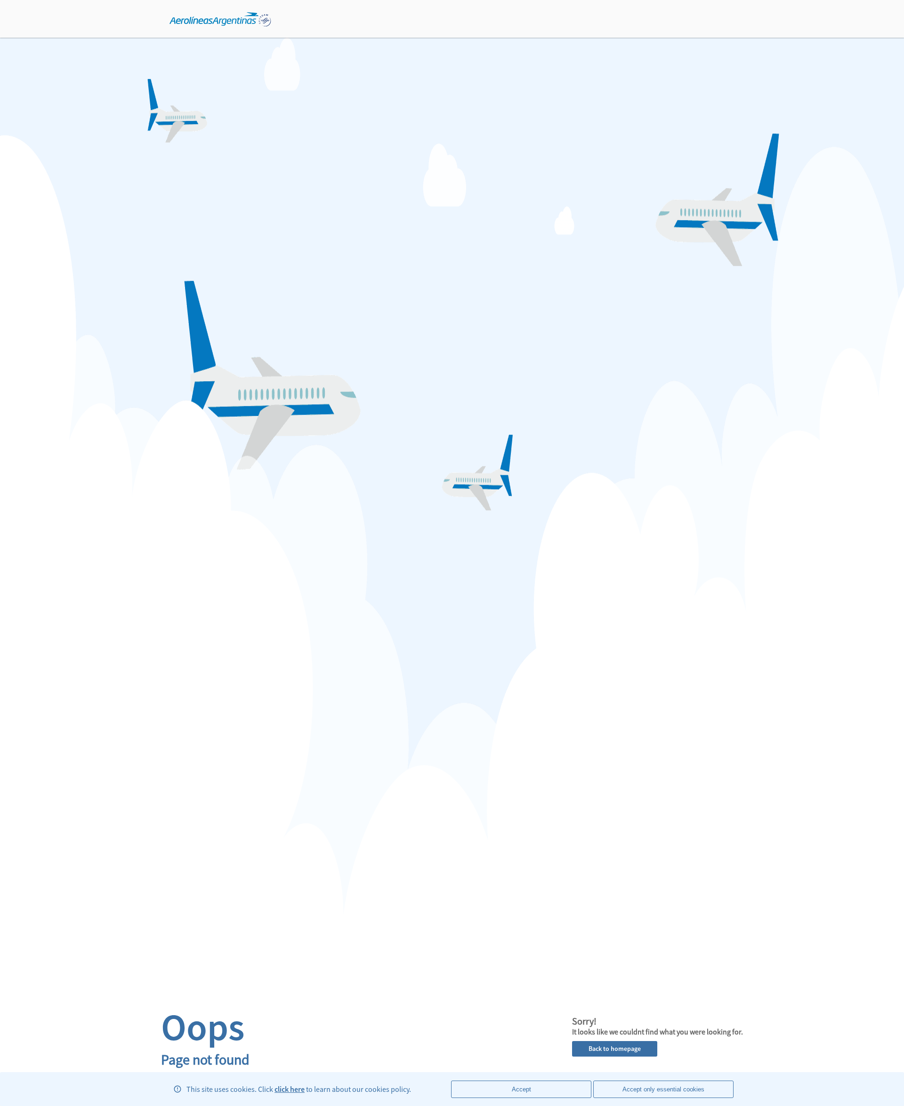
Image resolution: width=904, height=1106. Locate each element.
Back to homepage (615, 1048)
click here (289, 1089)
